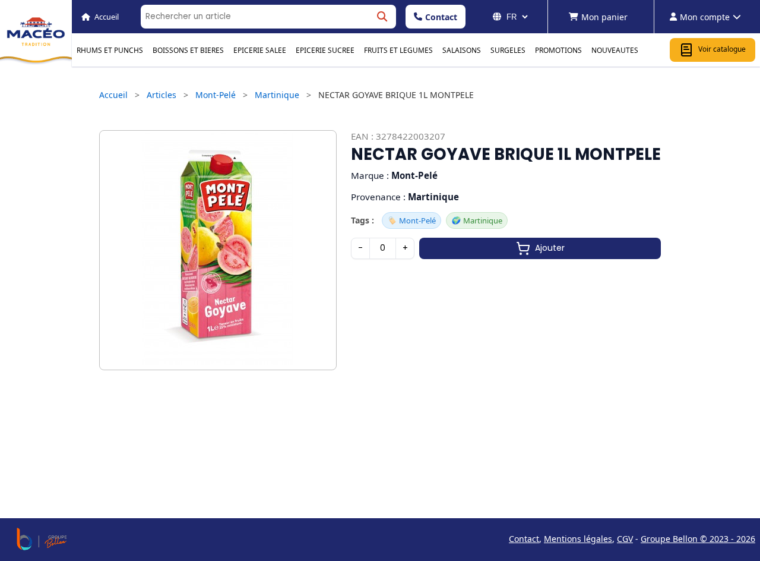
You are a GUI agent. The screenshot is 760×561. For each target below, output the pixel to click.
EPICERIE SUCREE (325, 50)
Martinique (277, 94)
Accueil (113, 94)
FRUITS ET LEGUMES (398, 50)
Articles (161, 94)
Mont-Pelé (215, 94)
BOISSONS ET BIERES (188, 50)
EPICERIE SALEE (259, 50)
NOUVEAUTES (614, 50)
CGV (625, 538)
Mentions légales (578, 538)
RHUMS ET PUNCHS (110, 50)
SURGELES (507, 50)
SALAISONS (461, 50)
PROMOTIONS (558, 50)
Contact (441, 17)
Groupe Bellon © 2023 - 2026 (698, 538)
